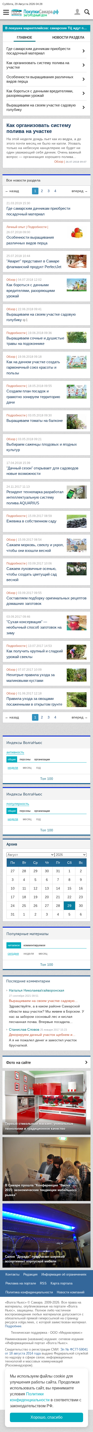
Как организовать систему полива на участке (37, 65)
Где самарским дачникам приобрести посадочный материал (38, 51)
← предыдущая (12, 191)
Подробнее (13, 1326)
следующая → (79, 191)
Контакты (12, 1274)
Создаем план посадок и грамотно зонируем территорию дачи (33, 396)
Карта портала (61, 1283)
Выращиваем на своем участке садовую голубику (41, 107)
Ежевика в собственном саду (31, 521)
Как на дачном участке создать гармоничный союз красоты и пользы (33, 367)
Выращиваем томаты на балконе (34, 420)
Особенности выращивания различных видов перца (39, 79)
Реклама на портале (20, 1283)
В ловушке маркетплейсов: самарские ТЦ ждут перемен (47, 28)
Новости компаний (70, 1292)
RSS (43, 1283)
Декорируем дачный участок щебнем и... (42, 1035)
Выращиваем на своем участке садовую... (43, 1001)
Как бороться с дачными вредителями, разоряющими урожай (39, 93)
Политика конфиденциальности (29, 1292)
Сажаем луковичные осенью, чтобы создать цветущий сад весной (31, 574)
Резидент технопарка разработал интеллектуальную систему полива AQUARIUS (34, 497)
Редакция (30, 1274)
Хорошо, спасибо (46, 1417)
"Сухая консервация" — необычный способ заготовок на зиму (34, 627)
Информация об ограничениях (64, 1274)
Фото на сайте (18, 1062)
